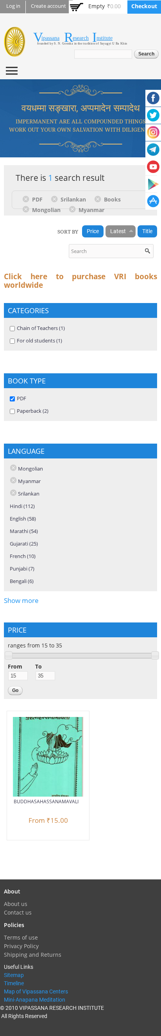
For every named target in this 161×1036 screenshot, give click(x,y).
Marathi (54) (24, 531)
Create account (48, 6)
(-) (27, 199)
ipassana (50, 38)
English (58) (23, 518)
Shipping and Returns (32, 954)
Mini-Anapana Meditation (34, 1000)
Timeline (14, 983)
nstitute (105, 38)
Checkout (144, 6)
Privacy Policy (21, 946)
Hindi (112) (22, 506)
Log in (13, 6)
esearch (81, 38)
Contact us (18, 912)
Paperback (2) (32, 410)
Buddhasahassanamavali (46, 801)
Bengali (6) (22, 581)
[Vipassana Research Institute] (14, 52)
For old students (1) (39, 340)
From (15, 666)
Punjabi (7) (22, 568)
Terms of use (21, 937)
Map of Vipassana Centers (36, 991)
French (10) (23, 556)
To (38, 666)
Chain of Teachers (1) (41, 328)
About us (15, 904)
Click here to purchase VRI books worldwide (80, 280)
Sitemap (14, 975)
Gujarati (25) (24, 543)
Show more (21, 600)
